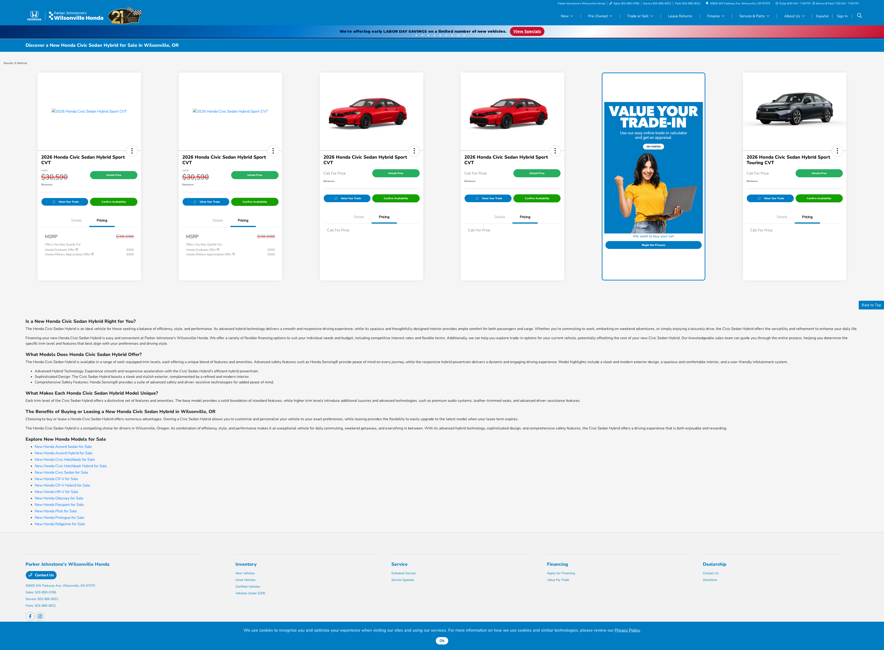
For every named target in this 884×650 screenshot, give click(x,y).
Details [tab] (76, 220)
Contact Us (44, 575)
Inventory (246, 564)
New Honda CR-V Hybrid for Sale (62, 485)
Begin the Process (653, 245)
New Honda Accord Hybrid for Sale (64, 453)
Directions (710, 580)
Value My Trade (558, 580)
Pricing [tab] (102, 220)
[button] (132, 151)
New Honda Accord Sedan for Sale (63, 446)
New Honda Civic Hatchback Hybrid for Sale (71, 466)
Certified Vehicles (248, 586)
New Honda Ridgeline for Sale (60, 524)
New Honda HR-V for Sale (56, 491)
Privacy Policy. (627, 630)
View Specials (527, 31)
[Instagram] (39, 616)
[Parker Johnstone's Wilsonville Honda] (84, 15)
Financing (557, 564)
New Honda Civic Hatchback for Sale (65, 459)
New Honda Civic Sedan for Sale (61, 472)
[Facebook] (30, 616)
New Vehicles (245, 573)
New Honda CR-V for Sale (56, 478)
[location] (707, 3)
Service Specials (402, 580)
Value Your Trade (68, 202)
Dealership (714, 564)
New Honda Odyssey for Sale (59, 498)
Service (399, 564)
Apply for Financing (561, 573)
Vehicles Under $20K (250, 593)
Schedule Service (403, 573)
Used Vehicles (246, 580)
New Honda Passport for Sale (59, 504)
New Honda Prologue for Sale (59, 517)
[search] (859, 16)
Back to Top (871, 305)
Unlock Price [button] (113, 175)
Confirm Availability (114, 202)
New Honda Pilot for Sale (56, 511)
